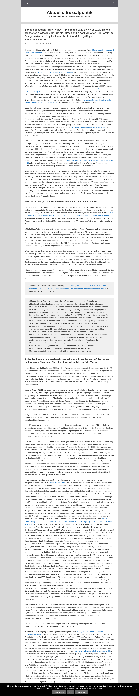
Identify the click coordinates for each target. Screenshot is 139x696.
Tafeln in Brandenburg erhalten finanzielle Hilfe (92, 651)
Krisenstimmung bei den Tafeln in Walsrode (55, 72)
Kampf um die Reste (57, 483)
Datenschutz (82, 692)
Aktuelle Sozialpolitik (69, 12)
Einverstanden (59, 692)
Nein (70, 692)
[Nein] (136, 689)
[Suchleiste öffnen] (113, 3)
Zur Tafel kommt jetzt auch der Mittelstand (88, 127)
